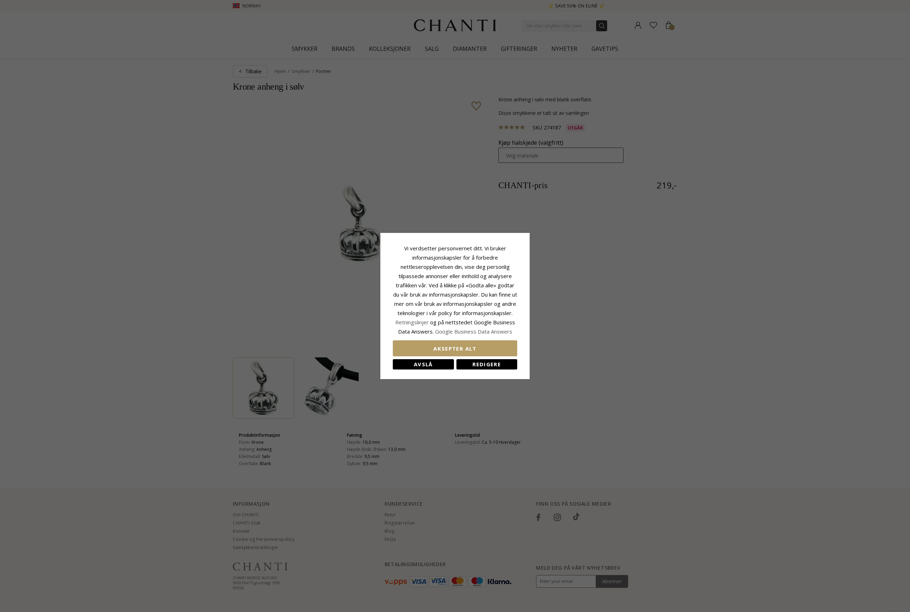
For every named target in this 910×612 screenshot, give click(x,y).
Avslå (423, 364)
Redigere (486, 364)
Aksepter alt (454, 348)
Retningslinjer (412, 322)
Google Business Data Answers (473, 331)
